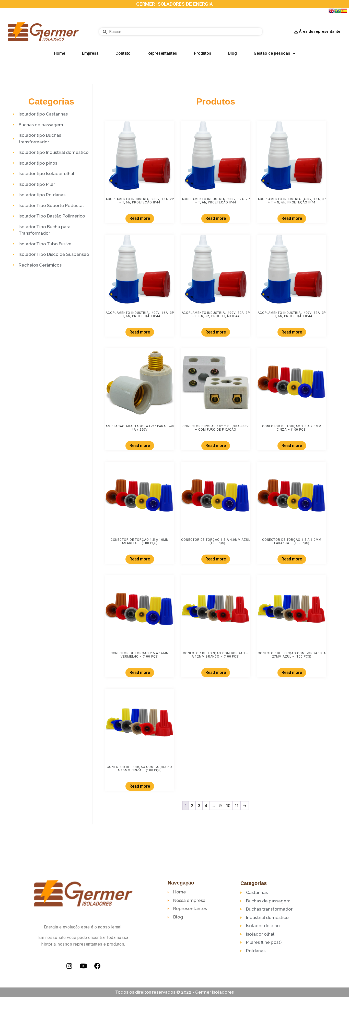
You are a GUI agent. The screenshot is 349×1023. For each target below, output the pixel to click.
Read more (139, 218)
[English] (332, 12)
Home (59, 53)
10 (228, 805)
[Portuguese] (338, 12)
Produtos (202, 53)
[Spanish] (344, 12)
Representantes (162, 53)
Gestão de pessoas (272, 53)
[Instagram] (69, 965)
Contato (123, 53)
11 (236, 805)
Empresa (90, 53)
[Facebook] (97, 965)
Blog (232, 53)
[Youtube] (83, 965)
